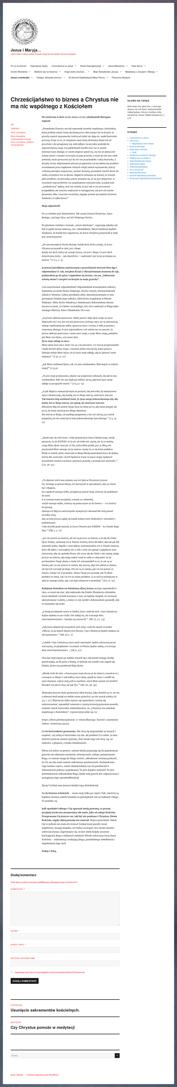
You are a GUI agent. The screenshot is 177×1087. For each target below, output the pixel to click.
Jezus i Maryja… (26, 50)
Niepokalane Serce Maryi (143, 144)
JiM (12, 124)
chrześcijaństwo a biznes (21, 139)
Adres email (18, 944)
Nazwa (15, 931)
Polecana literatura (121, 77)
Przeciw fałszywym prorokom (143, 175)
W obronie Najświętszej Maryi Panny (87, 77)
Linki (134, 152)
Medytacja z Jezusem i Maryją (140, 71)
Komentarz (18, 889)
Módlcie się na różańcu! (46, 71)
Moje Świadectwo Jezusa (105, 71)
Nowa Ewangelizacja (90, 65)
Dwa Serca (137, 65)
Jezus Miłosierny (116, 65)
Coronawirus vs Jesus (62, 65)
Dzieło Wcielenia (19, 71)
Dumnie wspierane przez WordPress (43, 1075)
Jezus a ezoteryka (20, 77)
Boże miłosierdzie (18, 136)
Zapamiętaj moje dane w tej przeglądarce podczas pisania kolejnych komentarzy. (49, 972)
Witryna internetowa (23, 958)
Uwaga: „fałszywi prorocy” (49, 77)
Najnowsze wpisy (39, 65)
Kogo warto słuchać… (75, 71)
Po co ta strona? (19, 65)
